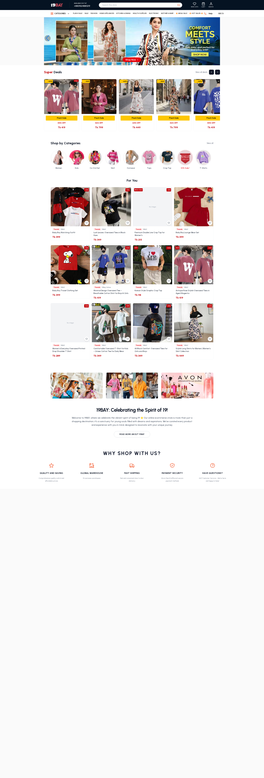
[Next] (217, 72)
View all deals (201, 72)
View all (210, 143)
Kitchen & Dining (123, 13)
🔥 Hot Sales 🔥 (196, 13)
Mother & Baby (167, 13)
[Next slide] (216, 38)
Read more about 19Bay (131, 434)
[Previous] (211, 72)
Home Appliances (107, 13)
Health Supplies (140, 13)
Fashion (94, 13)
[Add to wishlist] (86, 223)
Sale (86, 13)
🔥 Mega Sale (181, 13)
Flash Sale (77, 13)
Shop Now (130, 59)
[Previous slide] (48, 38)
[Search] (179, 5)
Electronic (154, 13)
